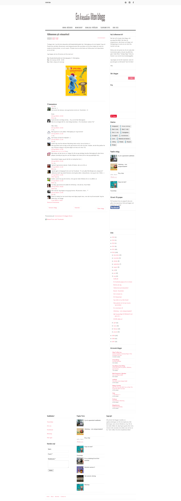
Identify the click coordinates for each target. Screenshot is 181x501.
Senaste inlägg (53, 207)
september (116, 264)
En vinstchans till (118, 308)
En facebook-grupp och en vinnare (122, 282)
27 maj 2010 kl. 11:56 (57, 175)
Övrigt (113, 145)
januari (115, 332)
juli (114, 270)
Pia (52, 141)
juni (114, 273)
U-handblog (115, 360)
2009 (113, 335)
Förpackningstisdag (117, 406)
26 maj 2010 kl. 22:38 (57, 149)
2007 (113, 341)
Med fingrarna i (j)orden (119, 373)
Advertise (57, 496)
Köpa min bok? (122, 182)
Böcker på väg (117, 285)
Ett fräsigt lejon (117, 297)
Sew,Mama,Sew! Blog (118, 366)
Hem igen (49, 437)
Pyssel (129, 142)
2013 (113, 243)
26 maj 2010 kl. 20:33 (57, 116)
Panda (121, 142)
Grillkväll (115, 279)
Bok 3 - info (115, 132)
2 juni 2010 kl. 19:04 (56, 200)
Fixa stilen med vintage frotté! (119, 381)
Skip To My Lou (117, 352)
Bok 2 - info (55, 39)
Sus (52, 163)
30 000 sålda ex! (117, 319)
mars (115, 326)
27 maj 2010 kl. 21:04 (57, 181)
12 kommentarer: (101, 37)
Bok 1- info (115, 129)
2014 (113, 240)
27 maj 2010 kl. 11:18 (57, 167)
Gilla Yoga (54, 177)
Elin (52, 194)
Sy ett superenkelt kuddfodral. (126, 155)
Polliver (114, 399)
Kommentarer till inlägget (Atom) (63, 216)
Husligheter (125, 132)
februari (116, 329)
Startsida (48, 2)
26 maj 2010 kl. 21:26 (57, 139)
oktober (116, 261)
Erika (52, 118)
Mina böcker (68, 27)
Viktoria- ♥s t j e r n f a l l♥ (58, 151)
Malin (52, 182)
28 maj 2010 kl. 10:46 (57, 192)
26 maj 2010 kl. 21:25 (57, 133)
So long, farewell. (116, 361)
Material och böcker (124, 138)
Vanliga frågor (91, 27)
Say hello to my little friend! (120, 300)
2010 (113, 252)
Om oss (115, 27)
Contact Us (63, 496)
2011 (113, 249)
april (115, 322)
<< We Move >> (116, 394)
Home (48, 496)
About (52, 496)
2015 (113, 237)
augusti (115, 267)
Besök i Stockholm (118, 291)
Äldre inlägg (100, 208)
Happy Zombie (116, 385)
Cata (113, 393)
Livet (113, 138)
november (116, 258)
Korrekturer (50, 429)
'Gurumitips (105, 27)
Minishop (79, 27)
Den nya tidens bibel (117, 375)
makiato (114, 379)
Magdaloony (116, 405)
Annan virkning (126, 126)
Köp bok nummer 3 (89, 467)
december (116, 255)
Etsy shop (121, 173)
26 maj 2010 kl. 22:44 (57, 161)
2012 (113, 246)
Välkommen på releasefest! (120, 288)
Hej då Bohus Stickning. (118, 400)
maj (114, 276)
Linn (52, 106)
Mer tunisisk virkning (90, 476)
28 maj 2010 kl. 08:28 (57, 186)
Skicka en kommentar (53, 202)
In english (114, 135)
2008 (113, 338)
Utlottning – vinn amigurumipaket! (122, 311)
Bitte (52, 169)
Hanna (53, 188)
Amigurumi (115, 126)
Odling (114, 142)
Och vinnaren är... (118, 294)
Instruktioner (124, 135)
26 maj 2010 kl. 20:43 (57, 128)
